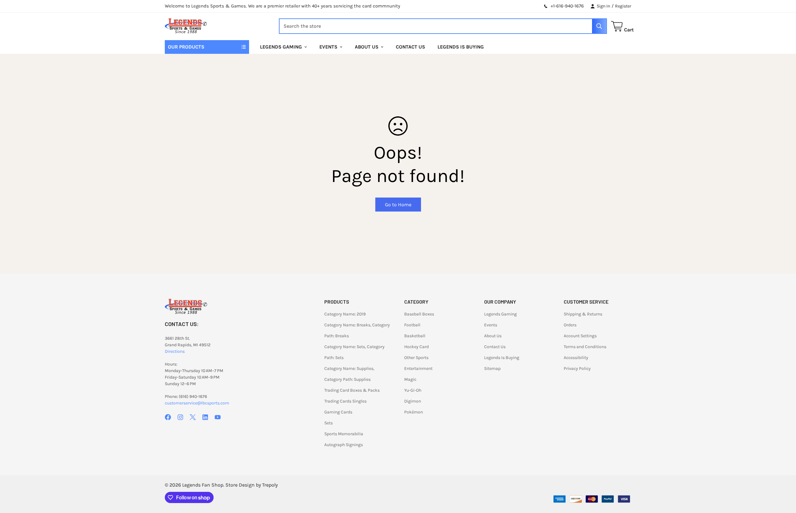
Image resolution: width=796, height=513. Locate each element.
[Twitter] (193, 417)
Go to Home (398, 205)
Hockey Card (416, 346)
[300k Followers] (168, 417)
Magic (410, 379)
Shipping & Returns (583, 314)
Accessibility (576, 357)
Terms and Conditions (585, 346)
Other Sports (416, 357)
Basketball (414, 335)
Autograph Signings (343, 444)
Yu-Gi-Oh (412, 390)
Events (328, 47)
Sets (328, 423)
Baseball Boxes (419, 314)
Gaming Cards (338, 412)
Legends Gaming (281, 47)
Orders (570, 325)
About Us (366, 47)
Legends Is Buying (460, 47)
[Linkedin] (205, 417)
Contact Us (410, 47)
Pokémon (413, 412)
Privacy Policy (577, 368)
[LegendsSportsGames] (186, 26)
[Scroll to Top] (784, 479)
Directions (175, 351)
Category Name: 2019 (345, 314)
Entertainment (418, 368)
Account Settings (580, 335)
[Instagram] (180, 417)
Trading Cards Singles (345, 401)
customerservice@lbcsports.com (197, 403)
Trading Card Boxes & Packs (352, 390)
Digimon (412, 401)
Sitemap (492, 368)
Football (412, 325)
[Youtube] (218, 417)
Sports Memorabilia (343, 433)
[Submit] (599, 26)
